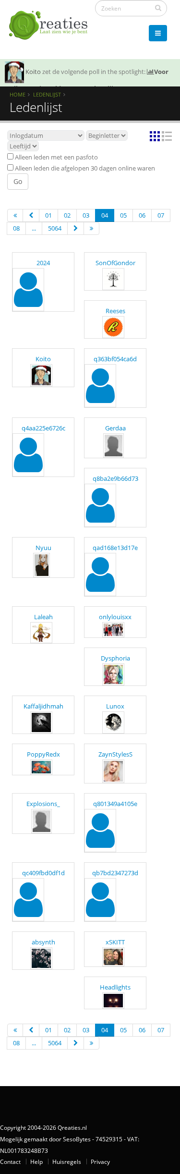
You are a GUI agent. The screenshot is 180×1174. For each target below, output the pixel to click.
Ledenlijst (47, 94)
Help (36, 1161)
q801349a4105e (115, 803)
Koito (33, 71)
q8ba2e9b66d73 (115, 478)
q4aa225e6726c (43, 428)
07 (160, 215)
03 (86, 215)
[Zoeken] (158, 7)
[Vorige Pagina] (31, 215)
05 (123, 215)
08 (16, 228)
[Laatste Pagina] (91, 228)
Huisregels (66, 1161)
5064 (54, 228)
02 (67, 215)
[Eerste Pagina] (15, 215)
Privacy (100, 1161)
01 (48, 215)
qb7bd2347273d (115, 872)
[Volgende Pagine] (75, 228)
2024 (43, 262)
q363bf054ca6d (115, 359)
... (34, 228)
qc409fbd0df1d (43, 872)
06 (142, 215)
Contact (10, 1161)
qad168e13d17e (115, 547)
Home (17, 94)
